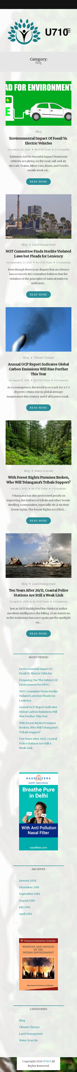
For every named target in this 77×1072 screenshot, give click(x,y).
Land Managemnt (44, 244)
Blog (39, 131)
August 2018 (27, 900)
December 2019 (29, 887)
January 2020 (27, 880)
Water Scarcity (43, 471)
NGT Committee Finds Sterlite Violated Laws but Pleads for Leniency (38, 696)
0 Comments (62, 149)
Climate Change (43, 357)
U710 (46, 1061)
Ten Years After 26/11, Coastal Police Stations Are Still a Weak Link (38, 743)
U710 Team (44, 149)
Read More (38, 181)
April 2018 (25, 914)
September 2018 (29, 894)
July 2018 (24, 907)
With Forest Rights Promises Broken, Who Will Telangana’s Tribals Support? (38, 727)
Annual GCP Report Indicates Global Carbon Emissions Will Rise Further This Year (38, 369)
